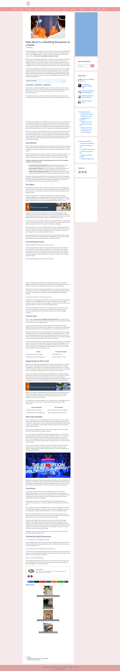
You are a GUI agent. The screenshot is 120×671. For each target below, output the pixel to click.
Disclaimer (70, 667)
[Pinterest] (31, 576)
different (37, 429)
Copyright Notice (45, 667)
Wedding (29, 657)
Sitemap (76, 667)
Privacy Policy (54, 667)
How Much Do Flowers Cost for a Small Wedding (37, 658)
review (48, 515)
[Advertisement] (72, 3)
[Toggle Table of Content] (63, 81)
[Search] (92, 65)
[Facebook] (29, 576)
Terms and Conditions (62, 667)
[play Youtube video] (48, 465)
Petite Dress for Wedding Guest (34, 659)
